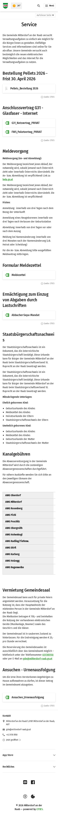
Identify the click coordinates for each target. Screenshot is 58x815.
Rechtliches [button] (8, 766)
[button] (13, 740)
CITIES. (39, 809)
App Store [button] (8, 755)
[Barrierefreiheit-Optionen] (25, 796)
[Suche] (38, 5)
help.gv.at (8, 179)
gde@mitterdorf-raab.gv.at (18, 729)
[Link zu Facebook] (33, 782)
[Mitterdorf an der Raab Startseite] (5, 6)
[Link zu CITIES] (25, 782)
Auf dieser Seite (44, 15)
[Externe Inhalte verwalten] (33, 796)
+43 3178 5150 (11, 734)
